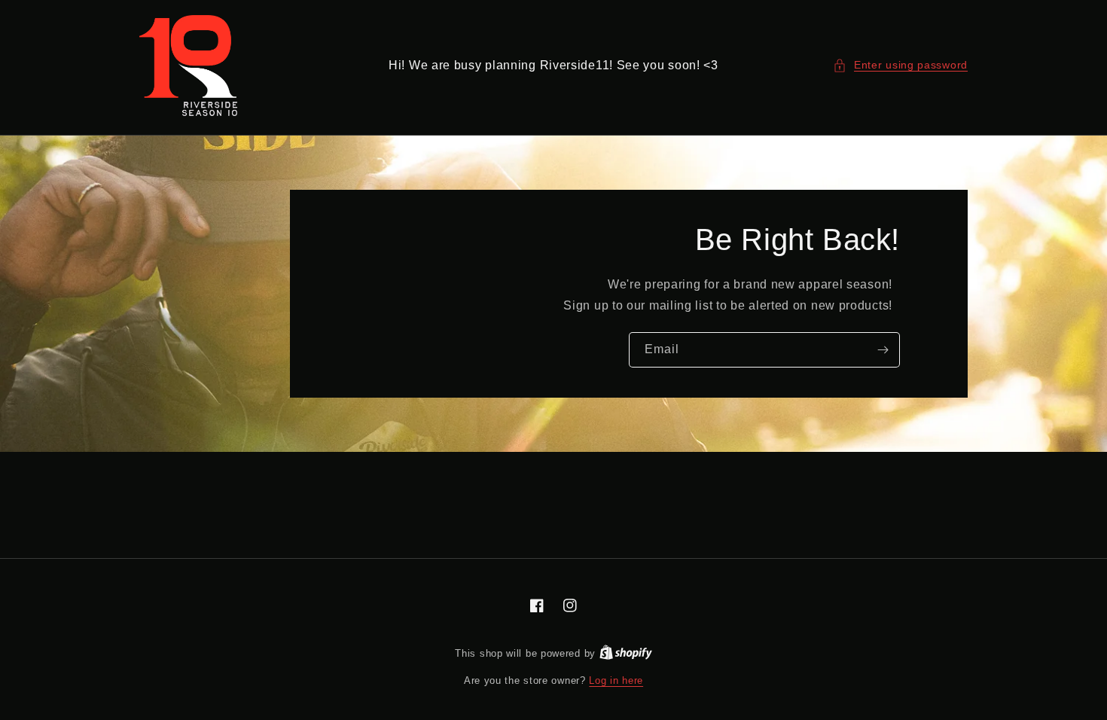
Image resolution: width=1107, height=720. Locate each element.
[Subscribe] (882, 350)
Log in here (616, 680)
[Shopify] (625, 653)
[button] (900, 65)
